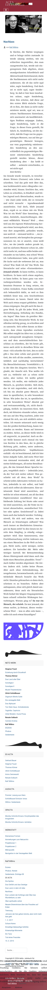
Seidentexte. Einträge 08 (14, 874)
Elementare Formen (12, 836)
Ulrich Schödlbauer (12, 693)
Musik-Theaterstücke (13, 690)
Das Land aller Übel (12, 679)
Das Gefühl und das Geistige (16, 885)
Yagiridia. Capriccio (12, 710)
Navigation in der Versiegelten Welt (18, 853)
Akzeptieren (6, 987)
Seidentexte (9, 735)
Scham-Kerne (10, 924)
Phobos (8, 731)
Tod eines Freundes (12, 937)
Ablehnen (18, 987)
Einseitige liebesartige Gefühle (16, 927)
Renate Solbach (11, 717)
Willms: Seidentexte (12, 802)
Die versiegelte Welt (12, 700)
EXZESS (8, 728)
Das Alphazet (10, 704)
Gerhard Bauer (10, 760)
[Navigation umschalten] (5, 10)
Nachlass (8, 892)
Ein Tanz (8, 934)
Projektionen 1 (10, 843)
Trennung (9, 911)
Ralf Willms (9, 724)
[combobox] (16, 950)
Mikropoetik (9, 850)
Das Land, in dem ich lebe (15, 888)
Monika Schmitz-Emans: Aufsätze (18, 822)
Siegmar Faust (11, 669)
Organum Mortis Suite (13, 697)
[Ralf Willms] (23, 24)
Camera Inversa (11, 721)
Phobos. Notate (11, 871)
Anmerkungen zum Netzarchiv (16, 839)
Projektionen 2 (10, 846)
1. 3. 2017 (9, 920)
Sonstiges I (9, 683)
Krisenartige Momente (13, 930)
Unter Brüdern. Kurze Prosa (15, 714)
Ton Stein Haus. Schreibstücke (17, 707)
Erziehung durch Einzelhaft (15, 672)
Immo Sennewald (12, 774)
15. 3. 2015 (9, 941)
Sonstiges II (9, 686)
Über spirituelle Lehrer (13, 901)
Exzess (8, 867)
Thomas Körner (11, 676)
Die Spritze (9, 881)
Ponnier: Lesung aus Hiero (15, 795)
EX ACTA (8, 878)
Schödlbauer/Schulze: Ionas (16, 799)
